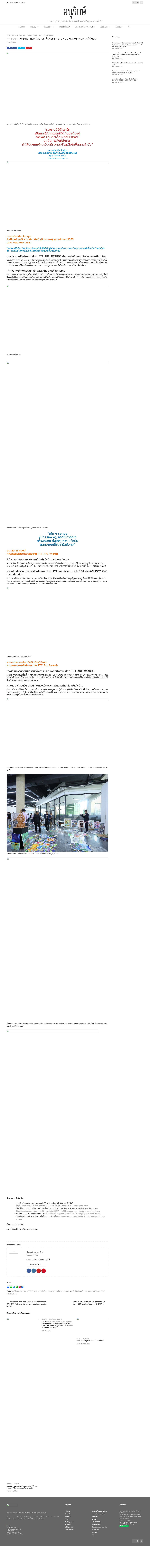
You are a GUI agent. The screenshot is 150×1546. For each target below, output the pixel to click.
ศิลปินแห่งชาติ (98, 1291)
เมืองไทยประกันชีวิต (55, 1319)
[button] (129, 27)
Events (94, 1519)
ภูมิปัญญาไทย (69, 1527)
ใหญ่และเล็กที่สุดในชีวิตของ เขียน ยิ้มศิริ (90, 1340)
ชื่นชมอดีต (48, 27)
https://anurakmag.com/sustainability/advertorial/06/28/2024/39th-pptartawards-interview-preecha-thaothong (58, 1211)
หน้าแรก (22, 27)
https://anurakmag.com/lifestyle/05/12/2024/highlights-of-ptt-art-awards (73, 1214)
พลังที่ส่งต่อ (75, 1291)
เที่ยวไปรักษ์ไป (64, 27)
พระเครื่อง (68, 1517)
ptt (13, 1291)
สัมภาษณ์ (22, 35)
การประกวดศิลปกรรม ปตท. (59, 1291)
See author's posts (36, 1264)
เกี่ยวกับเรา (95, 1530)
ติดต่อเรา (118, 27)
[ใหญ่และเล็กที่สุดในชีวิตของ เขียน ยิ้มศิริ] (92, 1327)
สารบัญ (33, 27)
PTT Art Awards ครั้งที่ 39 (37, 1291)
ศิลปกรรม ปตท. (21, 1291)
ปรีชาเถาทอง (86, 1291)
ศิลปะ (8, 35)
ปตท (40, 35)
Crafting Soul (69, 1522)
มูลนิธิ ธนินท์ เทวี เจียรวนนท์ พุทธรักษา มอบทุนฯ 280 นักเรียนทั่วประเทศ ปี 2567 (89, 1302)
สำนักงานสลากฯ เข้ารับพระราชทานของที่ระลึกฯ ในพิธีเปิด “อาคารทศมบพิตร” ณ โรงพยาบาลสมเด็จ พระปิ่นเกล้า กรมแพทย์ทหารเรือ (127, 44)
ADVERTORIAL (49, 35)
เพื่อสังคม (104, 27)
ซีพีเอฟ (16, 1483)
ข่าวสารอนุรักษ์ (96, 1524)
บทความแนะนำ (32, 35)
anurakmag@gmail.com (131, 1522)
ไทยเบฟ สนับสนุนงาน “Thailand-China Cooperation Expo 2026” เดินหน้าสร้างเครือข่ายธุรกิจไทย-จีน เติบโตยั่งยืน (127, 54)
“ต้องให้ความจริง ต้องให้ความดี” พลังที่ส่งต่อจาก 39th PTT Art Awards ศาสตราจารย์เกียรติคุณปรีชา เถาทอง (27, 1303)
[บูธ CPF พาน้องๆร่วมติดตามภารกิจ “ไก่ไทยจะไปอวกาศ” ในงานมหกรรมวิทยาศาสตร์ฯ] (22, 1399)
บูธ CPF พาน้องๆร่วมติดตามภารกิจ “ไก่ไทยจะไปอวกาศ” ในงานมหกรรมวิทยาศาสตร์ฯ (22, 1487)
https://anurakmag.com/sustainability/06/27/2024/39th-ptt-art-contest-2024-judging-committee (52, 1206)
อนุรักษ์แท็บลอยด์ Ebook (99, 1511)
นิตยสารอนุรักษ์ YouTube (85, 27)
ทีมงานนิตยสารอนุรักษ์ (35, 1252)
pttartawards (11, 1294)
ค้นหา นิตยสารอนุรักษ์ (98, 1514)
